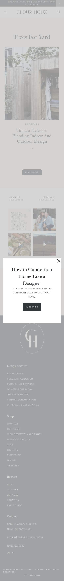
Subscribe (32, 307)
